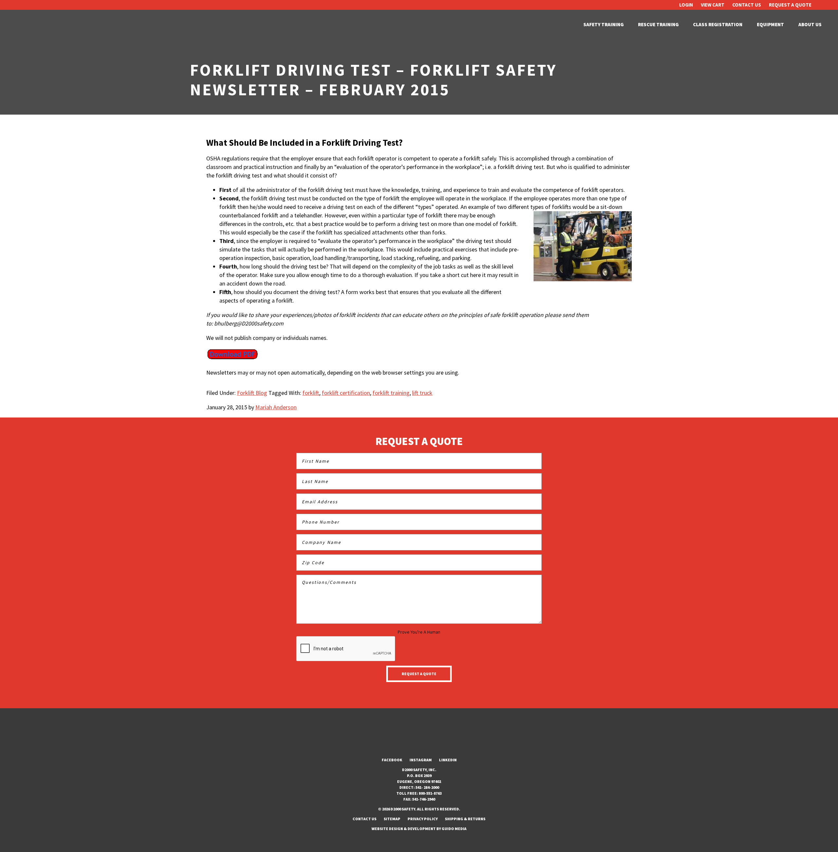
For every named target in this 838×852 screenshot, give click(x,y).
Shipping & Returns (465, 818)
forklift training (391, 393)
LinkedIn (448, 759)
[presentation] (346, 649)
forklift (310, 393)
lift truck (422, 393)
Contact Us (746, 5)
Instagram (421, 759)
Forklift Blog (252, 393)
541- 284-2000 (427, 787)
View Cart (712, 5)
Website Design (387, 828)
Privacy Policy (423, 818)
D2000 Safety (39, 24)
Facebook (392, 759)
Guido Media (454, 828)
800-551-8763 (430, 793)
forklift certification (346, 393)
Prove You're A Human (419, 632)
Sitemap (392, 818)
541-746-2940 (423, 799)
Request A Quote (790, 5)
